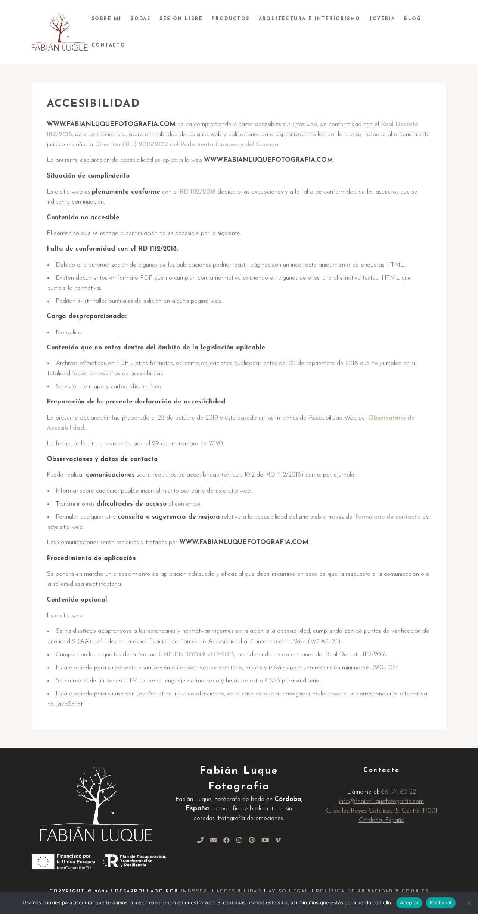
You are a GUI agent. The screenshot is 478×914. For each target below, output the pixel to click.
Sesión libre (181, 19)
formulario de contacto (388, 517)
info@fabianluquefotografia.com (381, 801)
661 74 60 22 (398, 792)
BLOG (413, 19)
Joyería (382, 19)
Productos (231, 19)
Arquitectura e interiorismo (310, 19)
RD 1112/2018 (198, 192)
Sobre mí (106, 19)
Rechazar (441, 902)
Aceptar (409, 902)
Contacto (108, 45)
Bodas (140, 19)
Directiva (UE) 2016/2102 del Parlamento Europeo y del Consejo (186, 144)
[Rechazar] (468, 903)
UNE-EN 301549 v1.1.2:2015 (196, 654)
